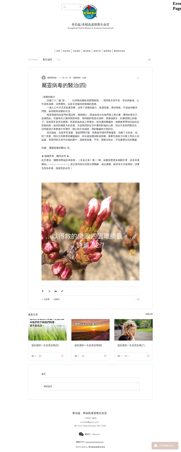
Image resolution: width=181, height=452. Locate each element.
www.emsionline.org (94, 442)
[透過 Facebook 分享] (42, 291)
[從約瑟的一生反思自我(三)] (133, 330)
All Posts (32, 59)
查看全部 (149, 314)
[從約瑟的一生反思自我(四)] (90, 330)
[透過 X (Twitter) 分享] (49, 291)
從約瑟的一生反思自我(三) (131, 345)
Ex (59, 59)
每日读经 (47, 59)
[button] (149, 60)
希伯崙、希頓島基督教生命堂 (89, 413)
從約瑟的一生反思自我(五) (45, 345)
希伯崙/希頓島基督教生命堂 (90, 24)
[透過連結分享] (62, 291)
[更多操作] (138, 77)
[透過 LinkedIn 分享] (55, 291)
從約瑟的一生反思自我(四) (88, 345)
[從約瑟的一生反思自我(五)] (47, 330)
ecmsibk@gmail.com (89, 422)
